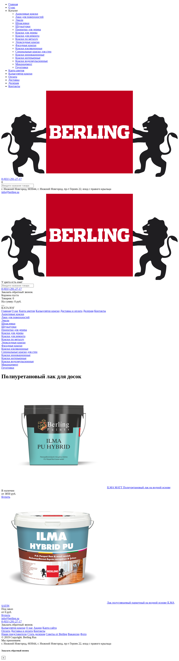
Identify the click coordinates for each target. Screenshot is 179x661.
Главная (13, 4)
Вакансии (74, 634)
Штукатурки (22, 26)
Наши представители (14, 634)
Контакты (14, 86)
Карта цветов (16, 70)
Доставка (13, 79)
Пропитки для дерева (28, 29)
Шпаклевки (22, 23)
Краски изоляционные (28, 48)
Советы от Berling (56, 634)
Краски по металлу (26, 38)
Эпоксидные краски (27, 42)
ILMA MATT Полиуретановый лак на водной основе (138, 487)
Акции (38, 627)
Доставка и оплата (71, 310)
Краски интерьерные (27, 57)
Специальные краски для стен (33, 51)
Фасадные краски (25, 45)
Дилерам (13, 83)
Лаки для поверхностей (29, 16)
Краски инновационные (29, 54)
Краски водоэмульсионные (31, 61)
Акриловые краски (26, 13)
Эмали (19, 20)
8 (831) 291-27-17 (11, 179)
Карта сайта (49, 627)
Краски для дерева (26, 32)
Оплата (12, 76)
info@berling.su (10, 192)
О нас (11, 7)
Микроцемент (23, 64)
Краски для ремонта (27, 35)
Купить (5, 496)
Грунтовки (21, 67)
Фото (83, 634)
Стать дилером (36, 634)
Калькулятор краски (20, 73)
